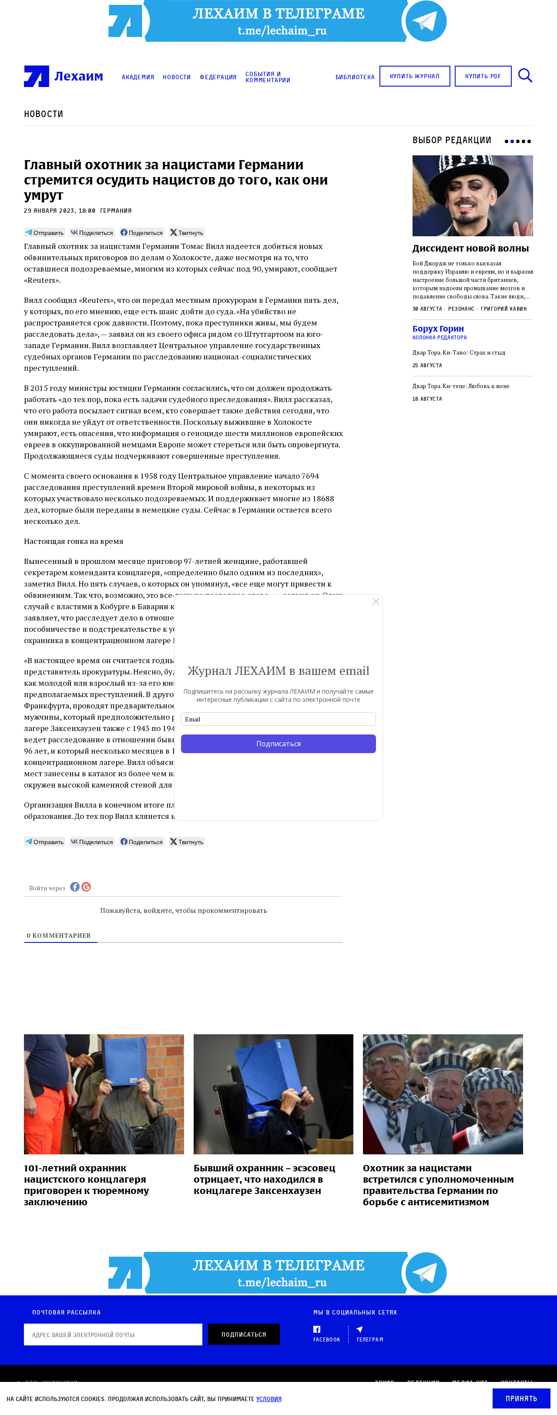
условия (269, 1398)
